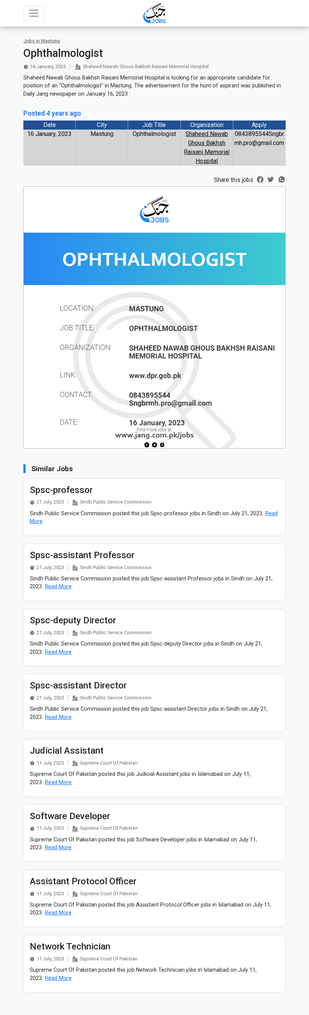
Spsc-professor (61, 490)
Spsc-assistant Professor (82, 555)
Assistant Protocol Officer (83, 881)
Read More (58, 586)
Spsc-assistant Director (78, 685)
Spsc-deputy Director (73, 620)
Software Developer (70, 816)
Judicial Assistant (67, 750)
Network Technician (70, 946)
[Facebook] (260, 178)
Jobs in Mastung (41, 41)
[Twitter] (271, 178)
